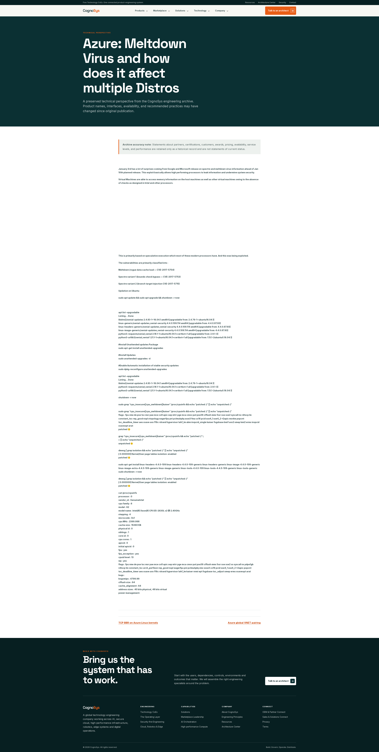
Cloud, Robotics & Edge (151, 727)
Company (220, 10)
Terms (265, 727)
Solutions (180, 10)
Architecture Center (267, 2)
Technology (200, 10)
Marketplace (160, 10)
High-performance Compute (194, 727)
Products (139, 10)
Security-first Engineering (152, 722)
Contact (292, 2)
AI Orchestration (188, 722)
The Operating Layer (150, 717)
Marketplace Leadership (192, 717)
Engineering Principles (232, 717)
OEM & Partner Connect (273, 712)
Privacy (266, 722)
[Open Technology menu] (209, 10)
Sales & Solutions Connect (275, 717)
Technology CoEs (149, 712)
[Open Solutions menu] (188, 10)
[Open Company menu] (227, 10)
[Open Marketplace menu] (169, 10)
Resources (250, 2)
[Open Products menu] (147, 10)
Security (282, 2)
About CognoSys (230, 712)
